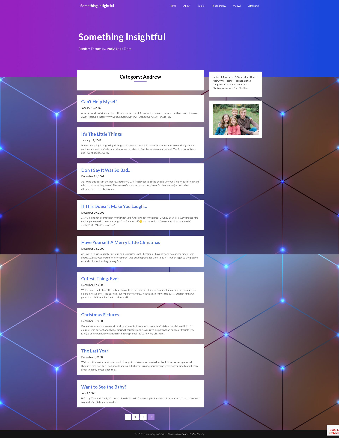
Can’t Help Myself (99, 101)
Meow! (237, 5)
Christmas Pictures (100, 314)
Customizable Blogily (192, 434)
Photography (219, 5)
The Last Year (94, 350)
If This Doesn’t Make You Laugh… (114, 206)
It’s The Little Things (101, 134)
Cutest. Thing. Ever (100, 278)
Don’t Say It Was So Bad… (106, 170)
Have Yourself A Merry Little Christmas (120, 242)
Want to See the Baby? (103, 386)
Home (173, 5)
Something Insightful (97, 6)
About (187, 5)
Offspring (253, 5)
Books (201, 5)
